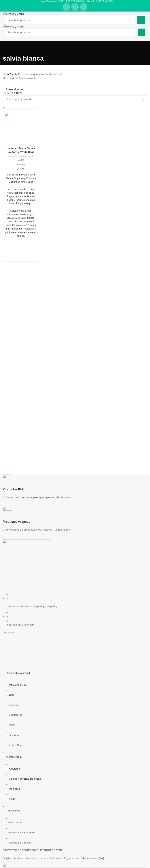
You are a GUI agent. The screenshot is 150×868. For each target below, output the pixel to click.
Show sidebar (14, 89)
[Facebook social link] (66, 7)
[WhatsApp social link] (83, 7)
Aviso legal (15, 822)
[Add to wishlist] (20, 246)
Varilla (21, 159)
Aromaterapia (15, 156)
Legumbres (15, 714)
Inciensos (28, 156)
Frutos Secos (16, 745)
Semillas (14, 734)
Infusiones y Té (18, 684)
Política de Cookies (20, 842)
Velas (12, 798)
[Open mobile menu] (75, 40)
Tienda (14, 74)
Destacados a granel (18, 672)
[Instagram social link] (75, 7)
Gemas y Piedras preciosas (25, 778)
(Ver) (101, 858)
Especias (14, 704)
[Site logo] (13, 13)
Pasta (12, 724)
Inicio (6, 74)
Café (11, 694)
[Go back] (7, 48)
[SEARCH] (141, 20)
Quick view (20, 255)
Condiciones (13, 810)
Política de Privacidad (21, 832)
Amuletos (14, 768)
